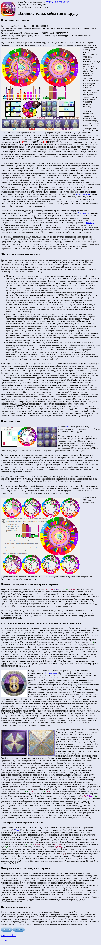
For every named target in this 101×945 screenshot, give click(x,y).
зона (67, 427)
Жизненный (83, 213)
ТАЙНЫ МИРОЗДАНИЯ (57, 2)
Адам (17, 830)
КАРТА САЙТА (8, 935)
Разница (90, 222)
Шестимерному (51, 673)
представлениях (83, 194)
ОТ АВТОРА (7, 940)
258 (25, 476)
